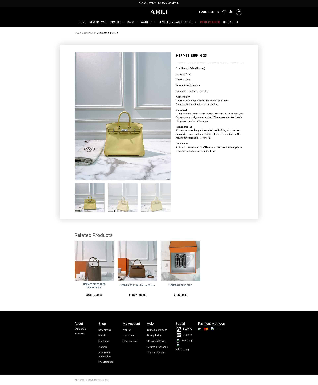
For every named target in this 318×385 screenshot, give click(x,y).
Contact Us (231, 22)
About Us (79, 333)
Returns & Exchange (157, 347)
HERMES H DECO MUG (180, 285)
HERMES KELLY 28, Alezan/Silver (137, 285)
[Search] (239, 12)
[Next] (165, 116)
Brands (116, 22)
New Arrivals (98, 22)
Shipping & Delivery (157, 341)
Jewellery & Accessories (176, 22)
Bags (130, 22)
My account (129, 335)
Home (82, 22)
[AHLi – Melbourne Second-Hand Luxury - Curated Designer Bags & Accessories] (159, 12)
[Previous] (81, 116)
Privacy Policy (154, 335)
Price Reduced (210, 22)
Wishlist (127, 330)
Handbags (90, 33)
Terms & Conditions (157, 330)
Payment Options (156, 352)
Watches (147, 22)
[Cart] (231, 12)
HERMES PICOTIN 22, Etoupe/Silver (94, 286)
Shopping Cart (130, 341)
